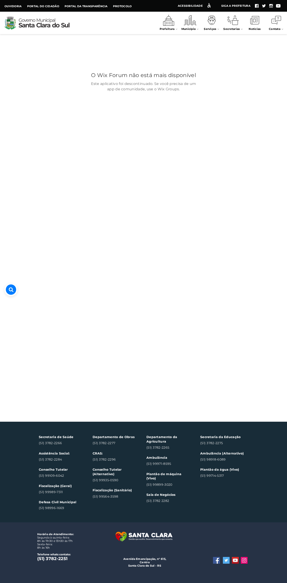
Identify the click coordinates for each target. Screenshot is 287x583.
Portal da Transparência (86, 6)
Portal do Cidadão (43, 6)
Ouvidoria (13, 6)
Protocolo (122, 6)
